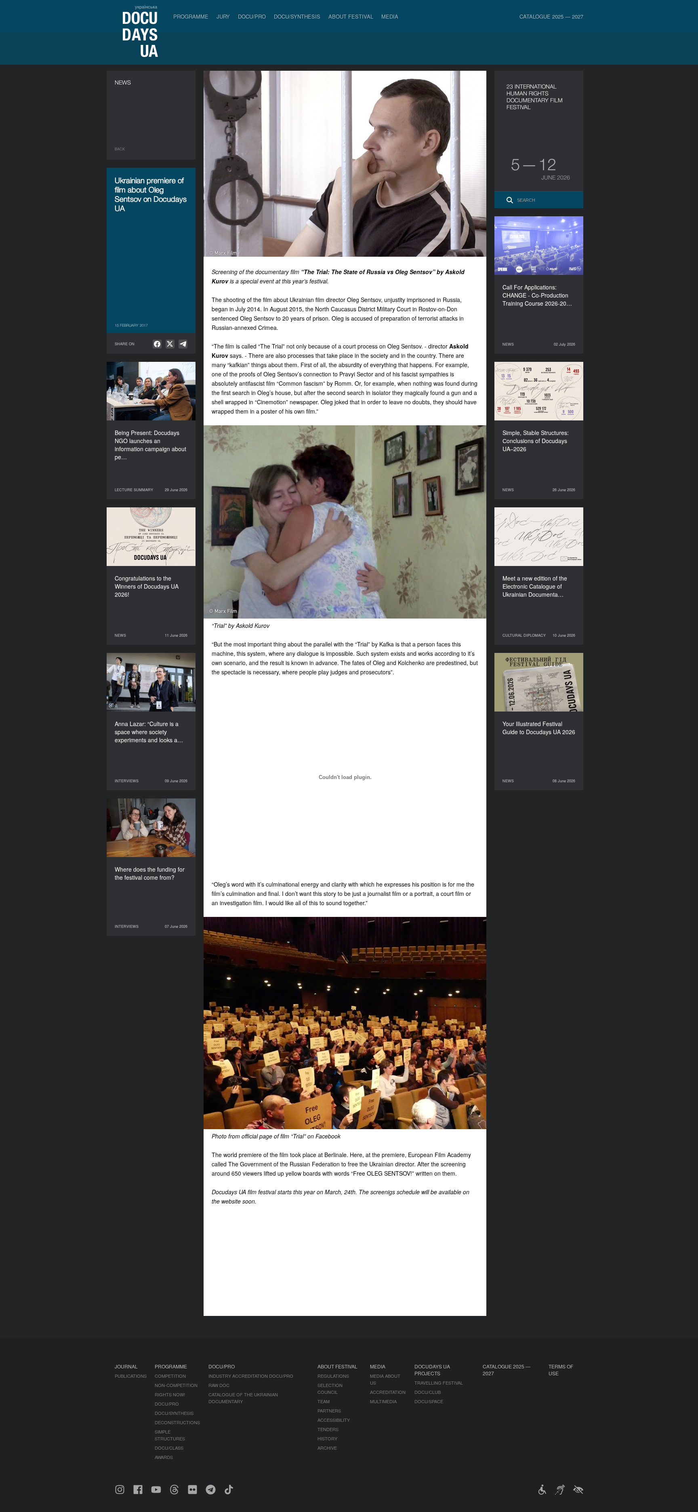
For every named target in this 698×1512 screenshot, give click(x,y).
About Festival (350, 16)
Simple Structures (170, 1435)
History (327, 1438)
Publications (131, 1376)
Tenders (327, 1429)
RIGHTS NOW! (170, 1394)
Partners (329, 1410)
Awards (164, 1457)
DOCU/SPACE (428, 1401)
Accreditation (388, 1392)
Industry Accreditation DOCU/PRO (250, 1376)
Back (120, 149)
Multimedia (383, 1401)
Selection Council (330, 1388)
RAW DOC (218, 1385)
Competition (170, 1376)
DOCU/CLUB (427, 1392)
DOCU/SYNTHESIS (297, 16)
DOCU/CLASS (169, 1447)
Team (323, 1401)
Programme (190, 16)
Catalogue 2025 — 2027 (551, 16)
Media (389, 16)
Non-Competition (176, 1385)
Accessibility (333, 1420)
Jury (223, 16)
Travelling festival (438, 1382)
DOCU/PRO (252, 16)
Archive (327, 1447)
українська (146, 6)
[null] (157, 344)
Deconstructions (177, 1422)
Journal (126, 1366)
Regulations (333, 1376)
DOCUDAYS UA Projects (432, 1370)
